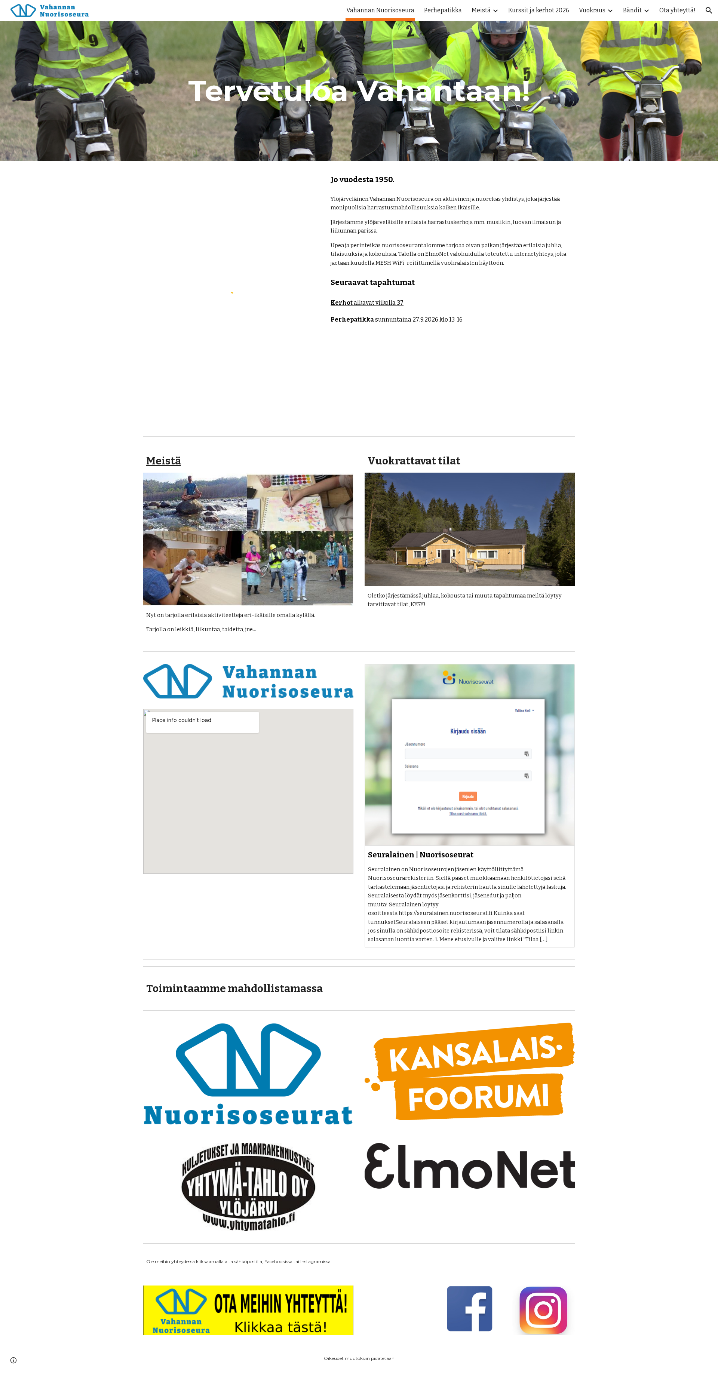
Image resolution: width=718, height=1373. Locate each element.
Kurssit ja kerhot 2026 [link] (538, 10)
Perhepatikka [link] (443, 10)
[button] (709, 10)
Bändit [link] (632, 10)
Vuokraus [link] (592, 10)
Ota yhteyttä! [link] (677, 10)
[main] (359, 91)
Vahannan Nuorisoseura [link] (380, 10)
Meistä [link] (481, 10)
